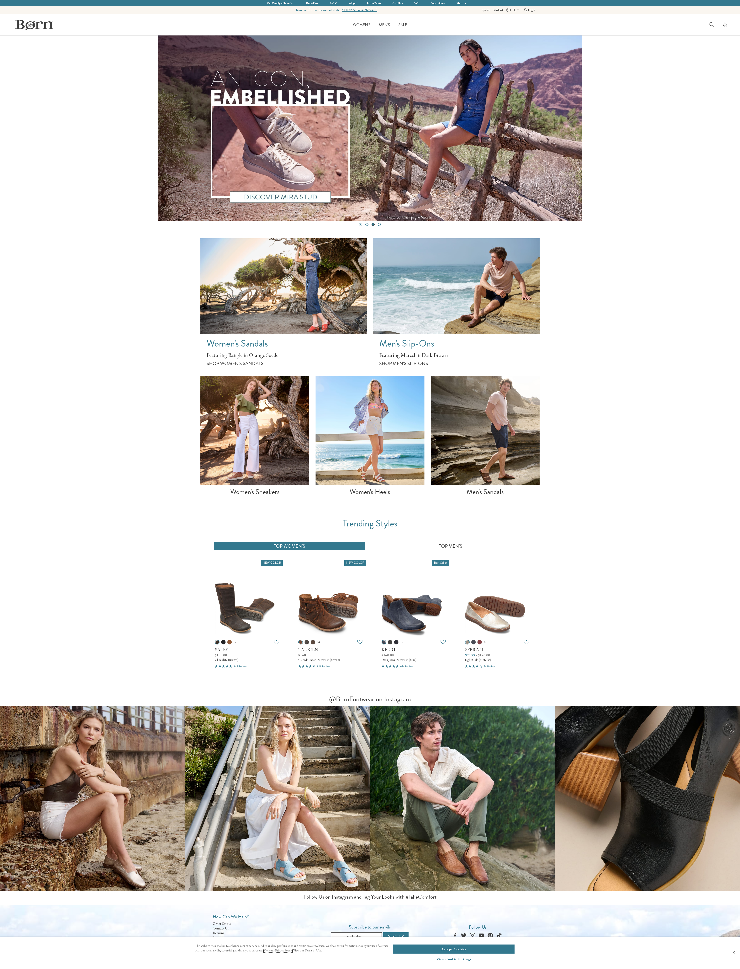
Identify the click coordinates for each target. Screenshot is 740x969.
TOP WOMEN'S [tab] (289, 546)
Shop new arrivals (359, 10)
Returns (218, 933)
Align (352, 3)
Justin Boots (374, 3)
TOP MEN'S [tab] (450, 546)
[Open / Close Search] (712, 24)
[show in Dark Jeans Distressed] (384, 642)
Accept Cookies (454, 949)
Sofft (417, 3)
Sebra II (474, 650)
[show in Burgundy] (480, 642)
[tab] (367, 224)
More (460, 3)
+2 (235, 642)
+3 (485, 642)
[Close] (734, 952)
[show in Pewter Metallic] (390, 642)
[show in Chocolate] (217, 642)
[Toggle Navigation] (373, 25)
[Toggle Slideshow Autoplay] (360, 224)
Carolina (397, 3)
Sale (402, 25)
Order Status (222, 923)
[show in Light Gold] (467, 642)
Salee (221, 650)
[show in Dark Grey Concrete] (307, 642)
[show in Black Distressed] (223, 642)
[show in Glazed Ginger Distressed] (229, 642)
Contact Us (221, 928)
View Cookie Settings (454, 959)
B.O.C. (334, 3)
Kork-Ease (312, 3)
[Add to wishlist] (276, 642)
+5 (401, 642)
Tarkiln (308, 650)
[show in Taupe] (313, 642)
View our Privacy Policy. (278, 950)
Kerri (388, 650)
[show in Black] (396, 642)
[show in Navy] (473, 642)
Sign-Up (396, 936)
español (485, 10)
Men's (384, 25)
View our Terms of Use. (307, 950)
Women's (362, 25)
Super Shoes (438, 3)
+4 (318, 642)
